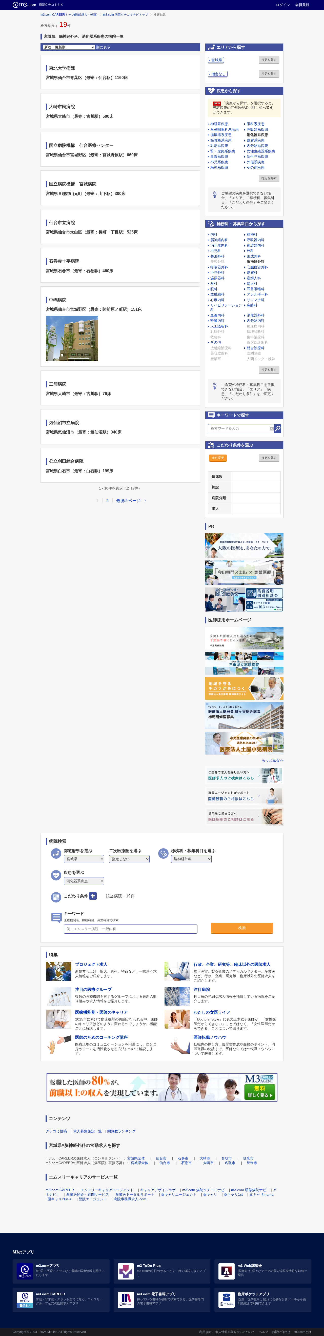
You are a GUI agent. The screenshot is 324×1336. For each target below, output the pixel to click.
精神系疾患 (219, 167)
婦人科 (252, 283)
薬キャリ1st (233, 1194)
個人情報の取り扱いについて (235, 1332)
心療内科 (217, 300)
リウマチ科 (256, 300)
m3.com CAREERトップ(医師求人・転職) (68, 14)
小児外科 (217, 272)
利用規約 (205, 1332)
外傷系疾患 (256, 162)
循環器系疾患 (221, 135)
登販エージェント (93, 1199)
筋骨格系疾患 (221, 140)
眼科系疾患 (256, 124)
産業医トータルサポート (134, 1194)
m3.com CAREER (60, 1190)
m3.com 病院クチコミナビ (203, 1190)
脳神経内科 (219, 240)
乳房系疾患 (219, 146)
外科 (250, 251)
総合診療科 (256, 348)
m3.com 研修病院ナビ (248, 1190)
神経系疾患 (219, 124)
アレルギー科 (257, 294)
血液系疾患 (219, 156)
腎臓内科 (217, 321)
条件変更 (218, 458)
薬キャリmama (261, 1194)
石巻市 (183, 1158)
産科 (213, 283)
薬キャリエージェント (178, 1194)
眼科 (213, 289)
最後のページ (128, 501)
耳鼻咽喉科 (256, 289)
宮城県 (216, 60)
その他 (215, 342)
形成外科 (254, 256)
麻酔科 (252, 305)
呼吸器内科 (256, 240)
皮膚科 (252, 272)
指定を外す (269, 60)
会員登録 (302, 5)
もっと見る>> (273, 760)
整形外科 (217, 256)
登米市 (248, 1158)
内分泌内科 (256, 321)
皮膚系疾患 (256, 140)
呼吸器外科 (219, 267)
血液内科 (217, 315)
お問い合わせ (281, 1332)
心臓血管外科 (257, 267)
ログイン (283, 5)
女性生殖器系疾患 (261, 151)
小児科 (215, 251)
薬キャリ (210, 1194)
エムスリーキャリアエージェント (107, 1190)
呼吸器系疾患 (257, 129)
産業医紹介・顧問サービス (87, 1194)
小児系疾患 (219, 162)
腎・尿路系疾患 (222, 151)
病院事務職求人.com (130, 1199)
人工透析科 (219, 326)
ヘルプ (263, 1332)
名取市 (226, 1158)
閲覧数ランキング (121, 1131)
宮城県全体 (136, 1158)
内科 (213, 234)
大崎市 (204, 1158)
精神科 (252, 234)
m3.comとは (302, 1332)
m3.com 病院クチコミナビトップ (125, 14)
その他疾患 (256, 167)
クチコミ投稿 (56, 1131)
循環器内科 (256, 245)
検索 (242, 928)
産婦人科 (254, 278)
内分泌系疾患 (257, 146)
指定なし (218, 74)
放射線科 (217, 294)
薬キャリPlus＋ (60, 1199)
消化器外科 (256, 315)
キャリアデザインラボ (158, 1190)
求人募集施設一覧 (87, 1131)
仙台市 (161, 1158)
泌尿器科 (217, 278)
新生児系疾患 (257, 156)
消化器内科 (219, 245)
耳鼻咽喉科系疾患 (224, 129)
